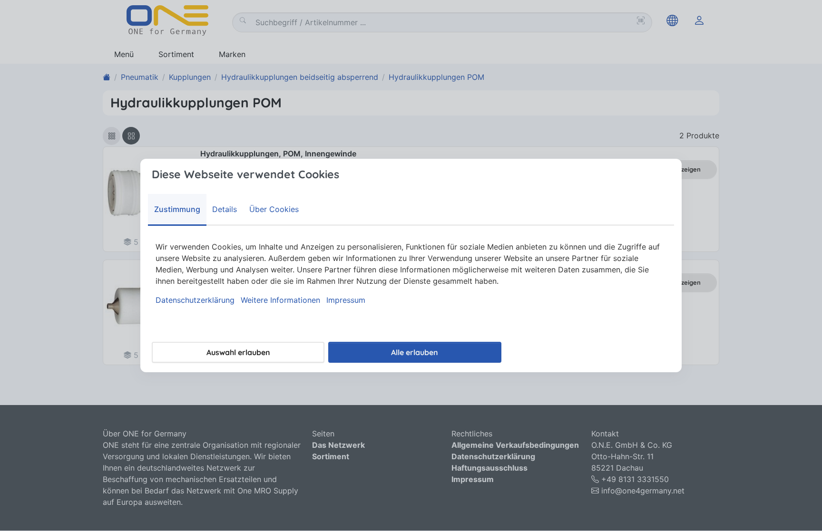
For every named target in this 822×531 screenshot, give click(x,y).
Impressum (345, 300)
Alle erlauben (414, 352)
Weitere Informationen (280, 300)
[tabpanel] (411, 273)
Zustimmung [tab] (177, 209)
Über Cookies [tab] (274, 209)
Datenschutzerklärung (195, 300)
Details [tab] (224, 209)
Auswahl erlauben (238, 352)
